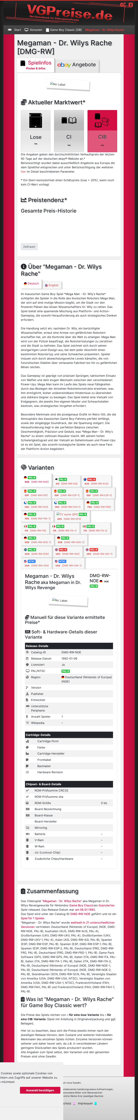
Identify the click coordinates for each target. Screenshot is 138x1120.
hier (23, 171)
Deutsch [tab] (33, 283)
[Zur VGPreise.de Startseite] (69, 12)
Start (17, 30)
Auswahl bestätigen (40, 1090)
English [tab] (53, 285)
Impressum (85, 1103)
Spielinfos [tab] (38, 65)
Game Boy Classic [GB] (65, 30)
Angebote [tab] (83, 64)
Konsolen (36, 30)
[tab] (36, 480)
